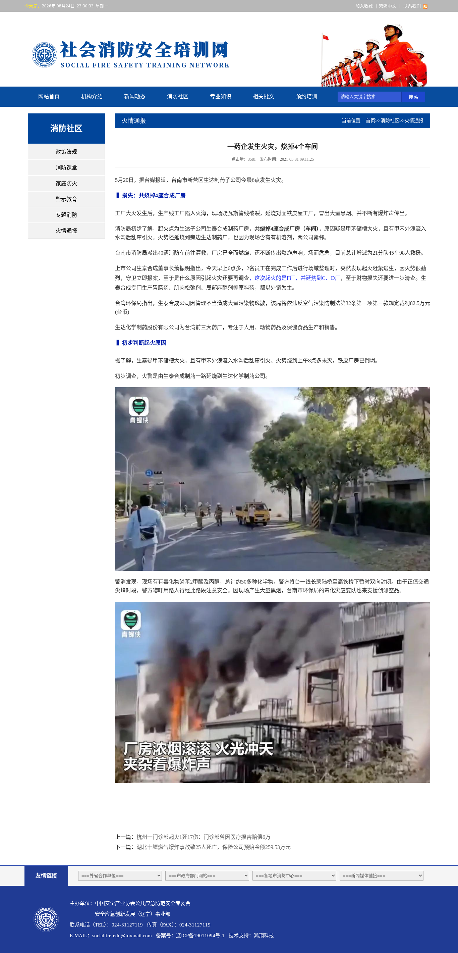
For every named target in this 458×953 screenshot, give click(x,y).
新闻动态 (135, 96)
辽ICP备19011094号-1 (200, 935)
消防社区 (177, 96)
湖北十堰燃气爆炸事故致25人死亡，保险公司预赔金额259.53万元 (213, 847)
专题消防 (66, 215)
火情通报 (66, 231)
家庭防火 (66, 183)
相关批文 (263, 96)
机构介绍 (92, 96)
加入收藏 (364, 5)
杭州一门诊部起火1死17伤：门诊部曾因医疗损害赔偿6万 (203, 837)
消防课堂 (66, 167)
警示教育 (66, 199)
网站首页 (49, 96)
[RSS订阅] (425, 5)
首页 (370, 120)
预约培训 (306, 96)
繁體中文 (387, 5)
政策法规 (66, 152)
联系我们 (412, 5)
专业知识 (220, 96)
